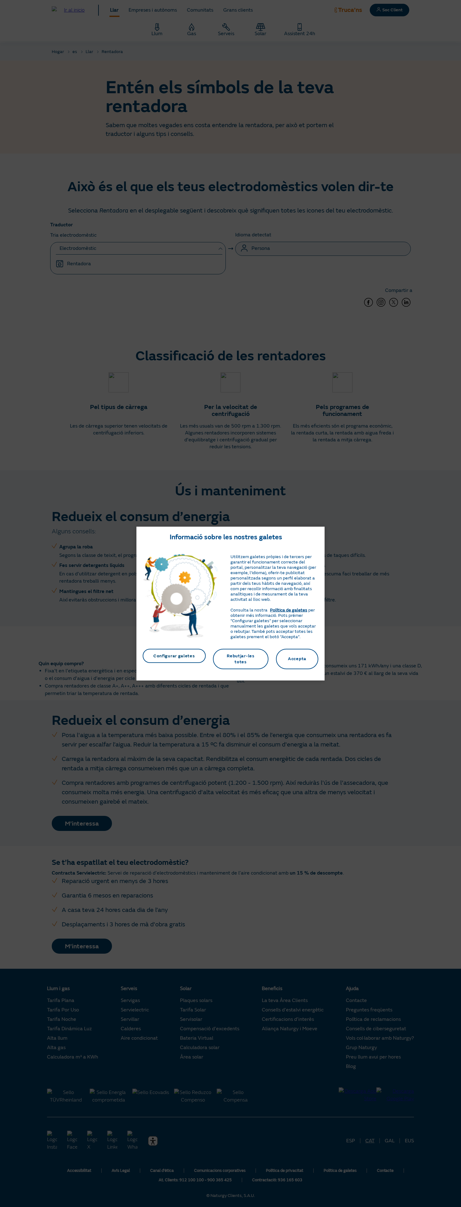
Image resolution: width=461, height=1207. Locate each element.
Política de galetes (288, 609)
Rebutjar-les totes (240, 659)
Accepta (297, 658)
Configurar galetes (174, 655)
